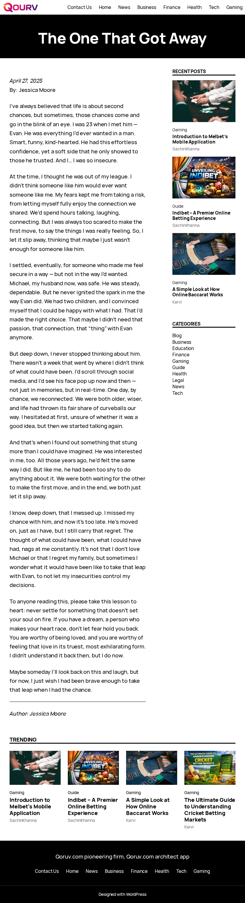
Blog (177, 335)
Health (179, 374)
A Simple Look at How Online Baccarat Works (197, 292)
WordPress (136, 894)
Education (183, 348)
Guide (177, 206)
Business (181, 342)
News (178, 386)
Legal (178, 380)
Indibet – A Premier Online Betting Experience (201, 215)
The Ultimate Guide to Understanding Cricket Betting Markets (209, 809)
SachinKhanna (186, 149)
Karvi (177, 302)
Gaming (179, 129)
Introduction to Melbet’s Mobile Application (200, 139)
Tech (177, 393)
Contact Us (79, 7)
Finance (180, 355)
